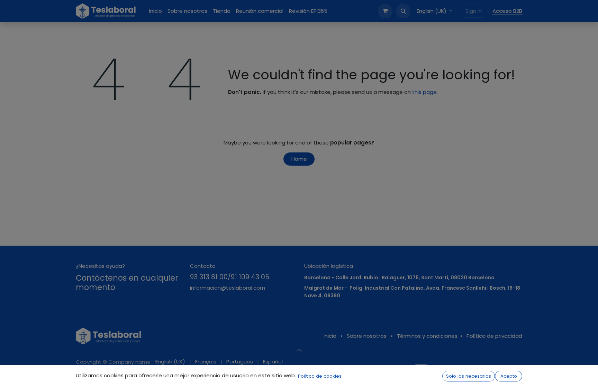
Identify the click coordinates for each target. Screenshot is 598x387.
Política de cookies (320, 376)
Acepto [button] (508, 376)
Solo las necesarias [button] (468, 376)
